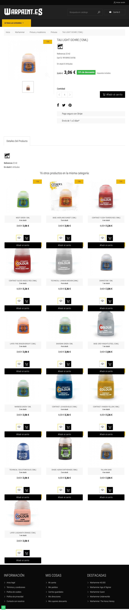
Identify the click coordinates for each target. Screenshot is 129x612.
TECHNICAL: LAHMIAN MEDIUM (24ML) (64, 282)
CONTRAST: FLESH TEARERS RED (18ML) (106, 219)
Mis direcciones (54, 596)
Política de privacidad (15, 596)
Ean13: (59, 58)
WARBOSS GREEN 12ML (23, 408)
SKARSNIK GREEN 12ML (64, 345)
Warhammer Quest (97, 592)
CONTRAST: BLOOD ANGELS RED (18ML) (23, 282)
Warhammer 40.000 (97, 582)
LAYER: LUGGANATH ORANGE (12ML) (23, 534)
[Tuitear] (64, 105)
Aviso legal (11, 582)
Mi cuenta (52, 582)
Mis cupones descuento (57, 601)
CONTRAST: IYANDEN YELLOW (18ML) (106, 408)
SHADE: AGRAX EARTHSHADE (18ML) (64, 471)
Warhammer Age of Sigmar (100, 587)
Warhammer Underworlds (100, 596)
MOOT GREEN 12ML (23, 219)
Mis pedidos (53, 587)
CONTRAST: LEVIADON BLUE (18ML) (64, 408)
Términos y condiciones (16, 587)
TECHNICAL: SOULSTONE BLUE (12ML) (22, 471)
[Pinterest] (70, 105)
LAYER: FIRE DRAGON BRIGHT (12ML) (23, 345)
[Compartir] (58, 105)
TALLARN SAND (106, 471)
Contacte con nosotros (15, 601)
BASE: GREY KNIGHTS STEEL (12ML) (106, 345)
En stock (60, 64)
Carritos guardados (55, 592)
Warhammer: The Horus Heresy (102, 601)
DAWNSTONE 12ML (106, 282)
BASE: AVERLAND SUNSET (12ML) (64, 219)
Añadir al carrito (112, 94)
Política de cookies (14, 592)
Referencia (61, 54)
